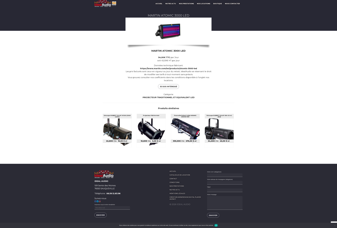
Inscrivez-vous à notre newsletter (105, 204)
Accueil (159, 3)
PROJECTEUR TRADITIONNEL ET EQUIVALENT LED (168, 97)
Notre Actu (170, 3)
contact (173, 179)
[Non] (335, 225)
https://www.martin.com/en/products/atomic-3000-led (168, 68)
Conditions (174, 182)
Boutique (217, 3)
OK (216, 225)
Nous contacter (232, 3)
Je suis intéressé (168, 87)
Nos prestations (186, 3)
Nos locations (203, 3)
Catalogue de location (180, 175)
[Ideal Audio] (106, 6)
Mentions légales (177, 193)
